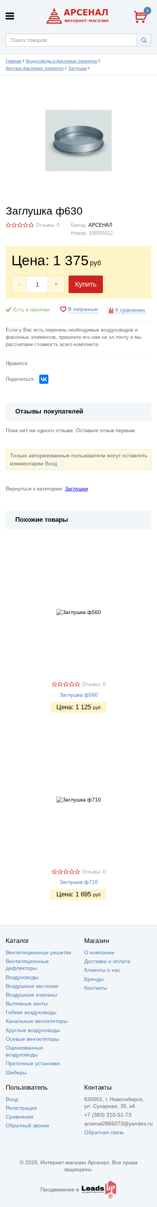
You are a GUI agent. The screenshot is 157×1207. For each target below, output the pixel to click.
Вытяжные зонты (27, 1003)
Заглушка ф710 (78, 882)
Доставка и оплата (107, 961)
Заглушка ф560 (78, 695)
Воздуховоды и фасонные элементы (61, 61)
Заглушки (77, 68)
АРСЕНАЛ (100, 225)
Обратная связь (104, 1132)
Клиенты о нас (102, 970)
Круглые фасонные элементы (35, 68)
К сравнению (130, 310)
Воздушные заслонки (32, 986)
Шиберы (16, 1072)
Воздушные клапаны (31, 995)
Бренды (94, 979)
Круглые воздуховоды (33, 1030)
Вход (51, 463)
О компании (99, 952)
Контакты (95, 988)
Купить (85, 284)
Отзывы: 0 (47, 225)
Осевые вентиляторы (32, 1039)
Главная (13, 61)
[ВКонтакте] (43, 379)
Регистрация (21, 1108)
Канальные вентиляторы (36, 1021)
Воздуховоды (22, 977)
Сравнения (20, 1117)
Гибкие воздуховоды (31, 1012)
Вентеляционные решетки (38, 952)
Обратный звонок (27, 1125)
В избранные (83, 309)
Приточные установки (33, 1063)
